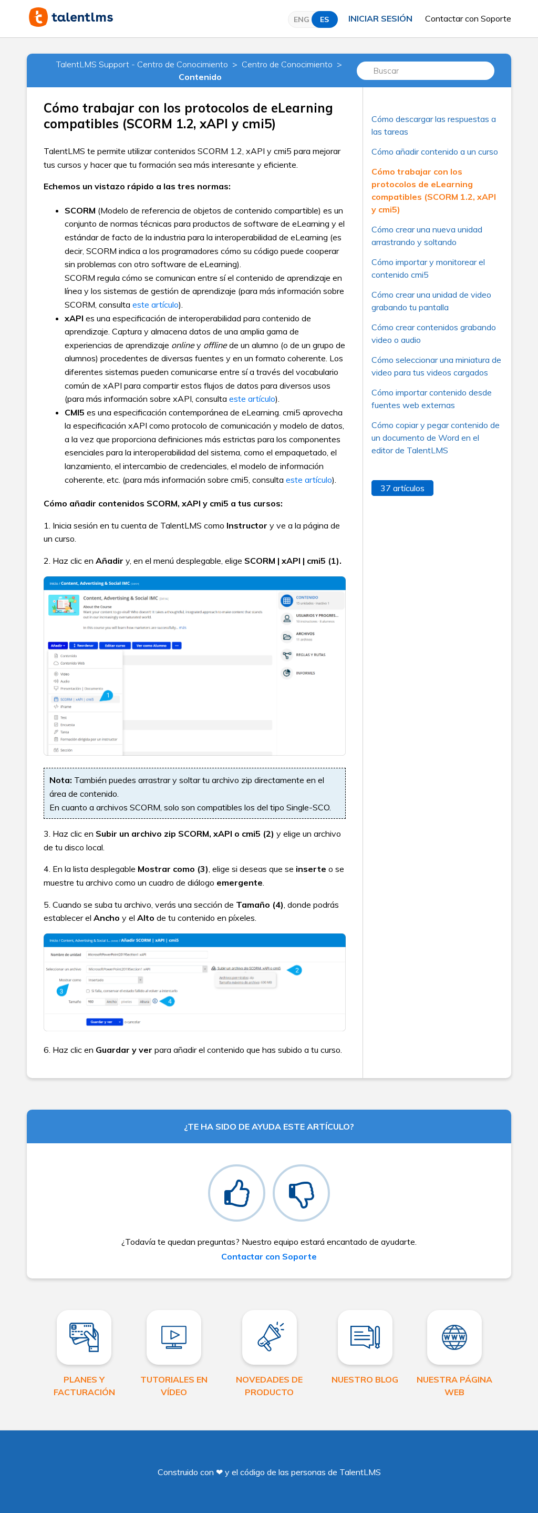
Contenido (200, 77)
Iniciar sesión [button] (380, 18)
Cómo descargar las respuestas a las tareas (433, 125)
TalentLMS (360, 1472)
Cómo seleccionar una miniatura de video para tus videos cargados (436, 366)
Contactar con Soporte (468, 18)
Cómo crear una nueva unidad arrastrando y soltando (426, 235)
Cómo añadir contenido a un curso (434, 151)
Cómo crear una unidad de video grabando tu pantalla (431, 300)
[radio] (236, 1193)
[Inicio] (71, 23)
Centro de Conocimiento (287, 64)
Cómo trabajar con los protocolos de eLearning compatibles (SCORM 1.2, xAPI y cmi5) (433, 190)
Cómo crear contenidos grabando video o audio (433, 333)
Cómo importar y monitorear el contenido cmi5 (428, 268)
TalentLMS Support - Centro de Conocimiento (142, 64)
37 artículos (402, 488)
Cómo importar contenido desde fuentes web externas (431, 398)
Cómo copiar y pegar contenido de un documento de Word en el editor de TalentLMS (435, 437)
